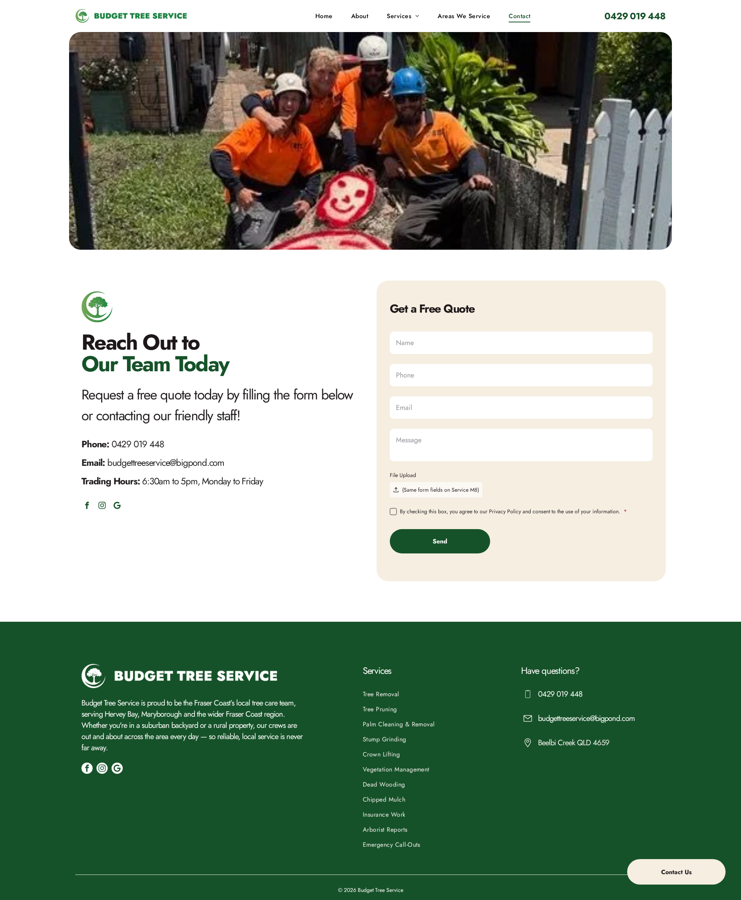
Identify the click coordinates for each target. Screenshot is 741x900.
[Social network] (117, 506)
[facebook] (87, 506)
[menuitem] (325, 16)
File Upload (403, 475)
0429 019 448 (138, 444)
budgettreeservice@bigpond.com (165, 462)
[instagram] (102, 506)
